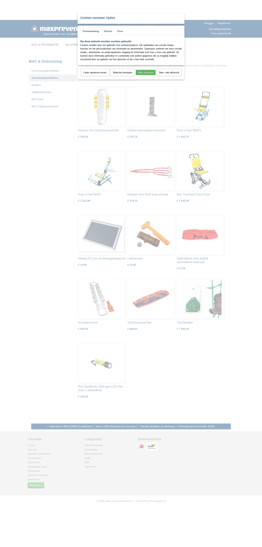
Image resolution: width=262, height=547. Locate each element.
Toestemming (91, 31)
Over (120, 31)
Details (108, 31)
